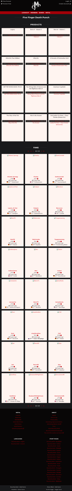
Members (34, 13)
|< (28, 151)
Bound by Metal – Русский (54, 472)
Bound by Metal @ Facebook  (54, 430)
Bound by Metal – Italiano (54, 459)
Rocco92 (36, 364)
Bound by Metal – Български (54, 441)
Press (54, 426)
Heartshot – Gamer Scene (18, 489)
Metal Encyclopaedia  (18, 428)
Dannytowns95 (59, 396)
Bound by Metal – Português (54, 468)
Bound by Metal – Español (54, 450)
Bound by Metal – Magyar (54, 457)
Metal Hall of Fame (18, 422)
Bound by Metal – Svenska (54, 476)
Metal (48, 13)
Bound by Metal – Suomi (54, 452)
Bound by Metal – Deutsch (18, 443)
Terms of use (54, 417)
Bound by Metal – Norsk (54, 463)
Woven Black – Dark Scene (54, 487)
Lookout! (25, 13)
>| (43, 151)
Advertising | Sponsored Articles (54, 422)
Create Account (64, 3)
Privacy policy (54, 419)
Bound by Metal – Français (54, 454)
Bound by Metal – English (18, 441)
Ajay (59, 364)
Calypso (35, 208)
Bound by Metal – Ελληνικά (54, 448)
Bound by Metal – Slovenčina (54, 474)
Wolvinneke (36, 239)
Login (68, 1)
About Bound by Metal (54, 428)
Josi (12, 364)
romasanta (12, 302)
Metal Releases (18, 426)
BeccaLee (59, 208)
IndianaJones (12, 270)
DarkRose (13, 396)
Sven (12, 333)
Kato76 (12, 239)
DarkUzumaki (59, 176)
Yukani (59, 270)
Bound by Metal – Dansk (54, 446)
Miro (36, 270)
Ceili (59, 333)
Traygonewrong (59, 239)
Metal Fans (18, 417)
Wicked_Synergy (12, 176)
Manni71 (36, 302)
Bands (41, 13)
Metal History (18, 424)
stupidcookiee (36, 333)
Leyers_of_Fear (12, 208)
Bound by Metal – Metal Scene (18, 487)
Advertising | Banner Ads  (54, 424)
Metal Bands (18, 419)
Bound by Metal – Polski (54, 465)
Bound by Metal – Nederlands (54, 461)
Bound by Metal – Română (54, 470)
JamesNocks (59, 302)
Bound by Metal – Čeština (54, 443)
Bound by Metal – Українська (54, 481)
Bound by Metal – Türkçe (54, 479)
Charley (36, 176)
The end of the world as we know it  (54, 433)
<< (31, 151)
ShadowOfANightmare (36, 396)
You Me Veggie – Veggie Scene (54, 489)
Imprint (54, 415)
